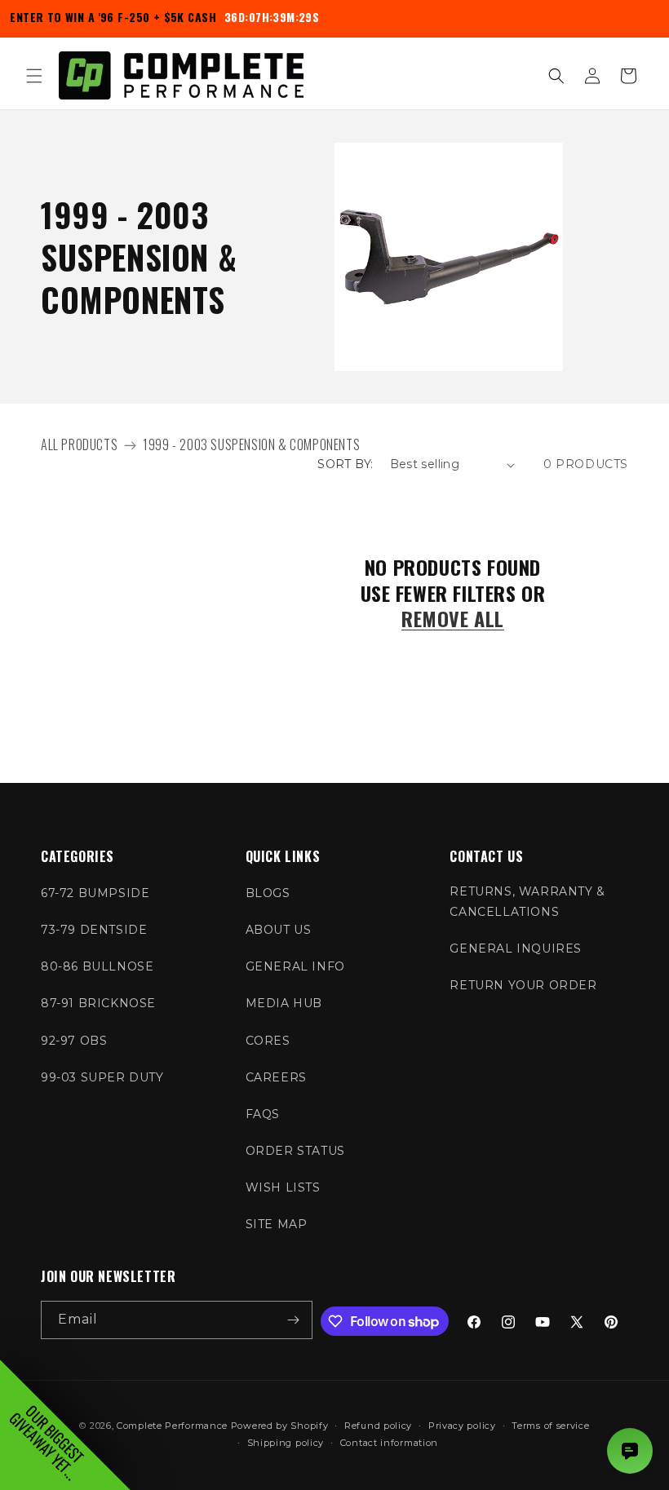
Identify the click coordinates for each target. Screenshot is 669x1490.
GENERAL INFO (295, 966)
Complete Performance (172, 1425)
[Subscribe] (294, 1320)
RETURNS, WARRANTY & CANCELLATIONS (527, 901)
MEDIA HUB (284, 1003)
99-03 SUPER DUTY (102, 1077)
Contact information (389, 1442)
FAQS (263, 1114)
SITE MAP (277, 1224)
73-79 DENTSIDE (94, 929)
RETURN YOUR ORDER (523, 985)
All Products (79, 444)
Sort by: (345, 464)
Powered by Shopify (280, 1425)
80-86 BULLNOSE (97, 966)
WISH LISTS (283, 1187)
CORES (268, 1040)
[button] (34, 76)
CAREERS (276, 1077)
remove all (452, 618)
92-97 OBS (74, 1040)
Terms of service (550, 1425)
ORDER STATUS (295, 1150)
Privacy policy (462, 1425)
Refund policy (378, 1425)
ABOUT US (279, 929)
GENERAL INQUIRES (516, 948)
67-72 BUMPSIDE (95, 893)
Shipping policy (286, 1442)
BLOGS (268, 893)
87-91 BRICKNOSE (98, 1003)
